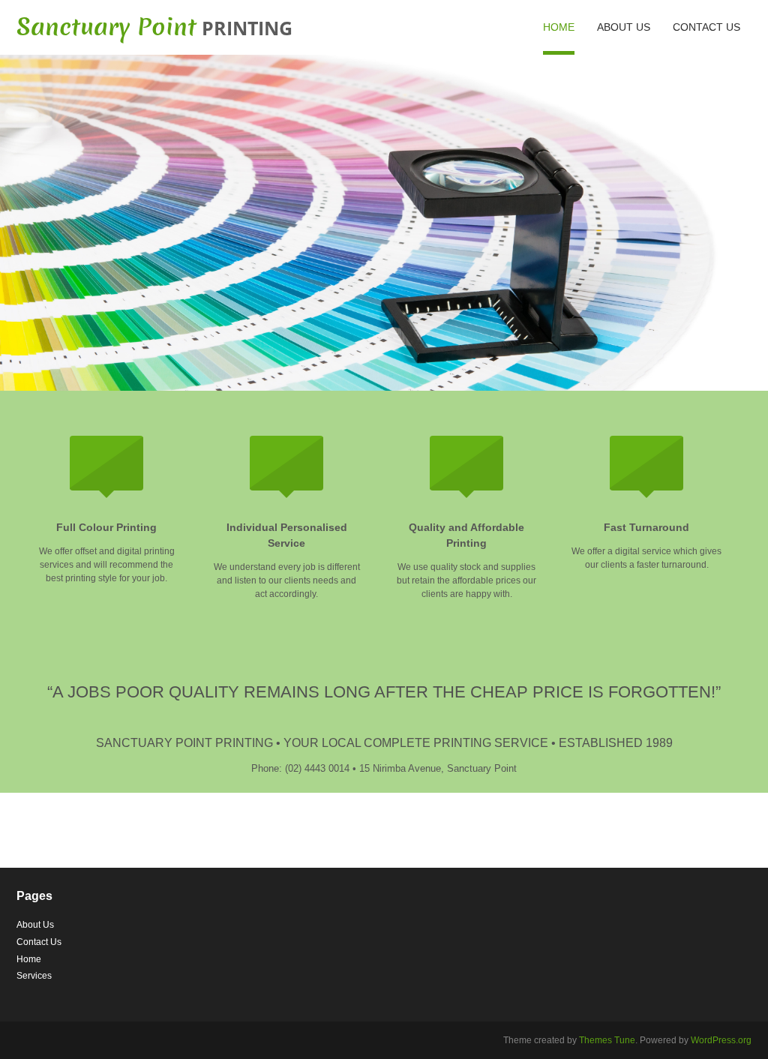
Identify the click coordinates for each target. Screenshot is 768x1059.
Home (558, 27)
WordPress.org (721, 1040)
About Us (623, 27)
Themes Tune (607, 1040)
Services (34, 975)
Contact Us (706, 27)
